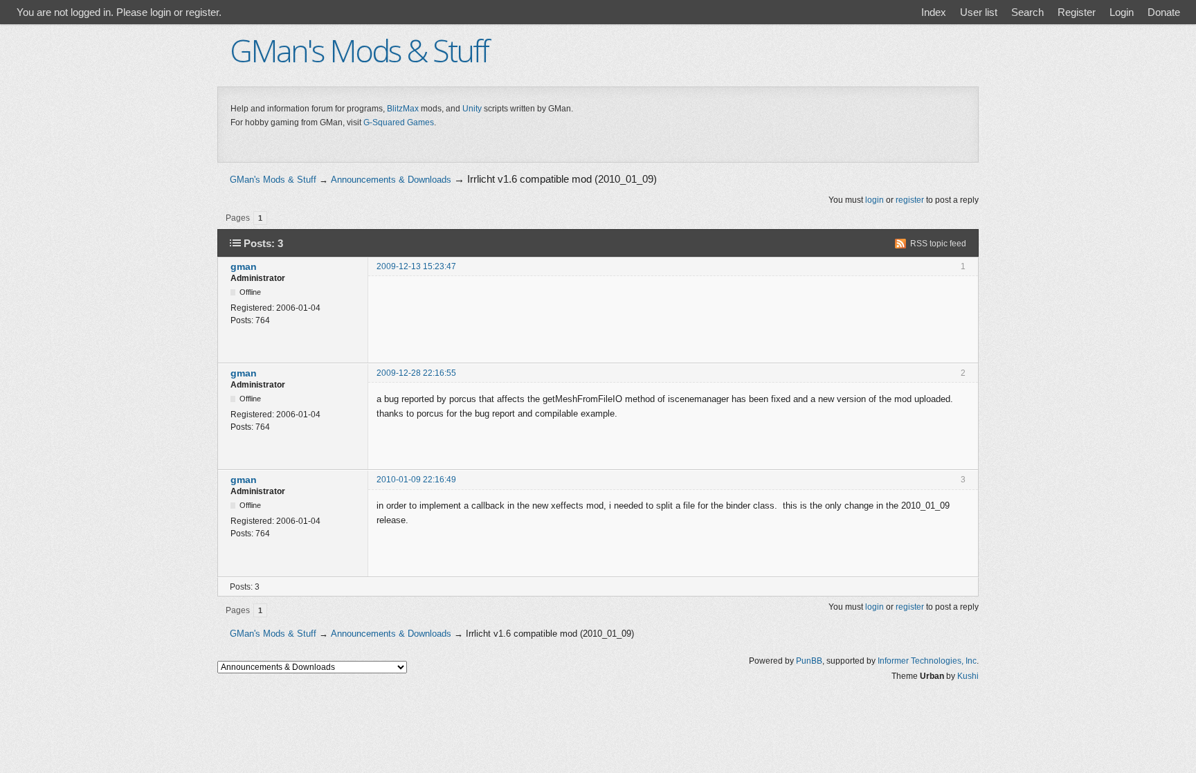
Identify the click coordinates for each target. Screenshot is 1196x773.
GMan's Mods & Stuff (359, 50)
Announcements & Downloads (391, 179)
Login (1121, 12)
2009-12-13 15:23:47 (416, 266)
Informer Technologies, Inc (927, 661)
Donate (1164, 12)
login (874, 200)
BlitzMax (403, 108)
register (910, 200)
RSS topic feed (938, 243)
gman (243, 266)
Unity (472, 108)
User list (978, 12)
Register (1077, 12)
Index (933, 12)
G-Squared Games (398, 122)
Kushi (968, 676)
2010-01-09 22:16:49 (416, 479)
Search (1027, 12)
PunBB (809, 661)
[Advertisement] (598, 148)
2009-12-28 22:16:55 (416, 373)
